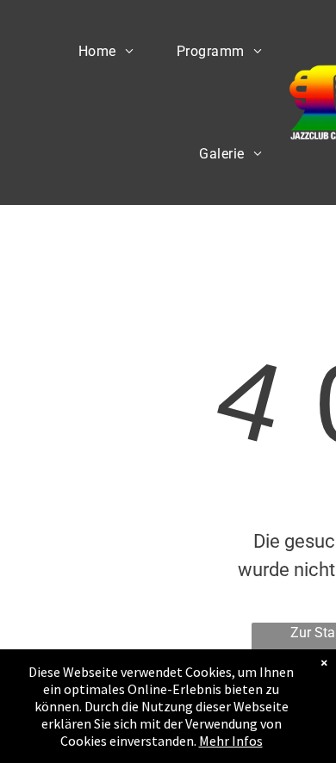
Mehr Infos (231, 740)
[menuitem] (106, 51)
